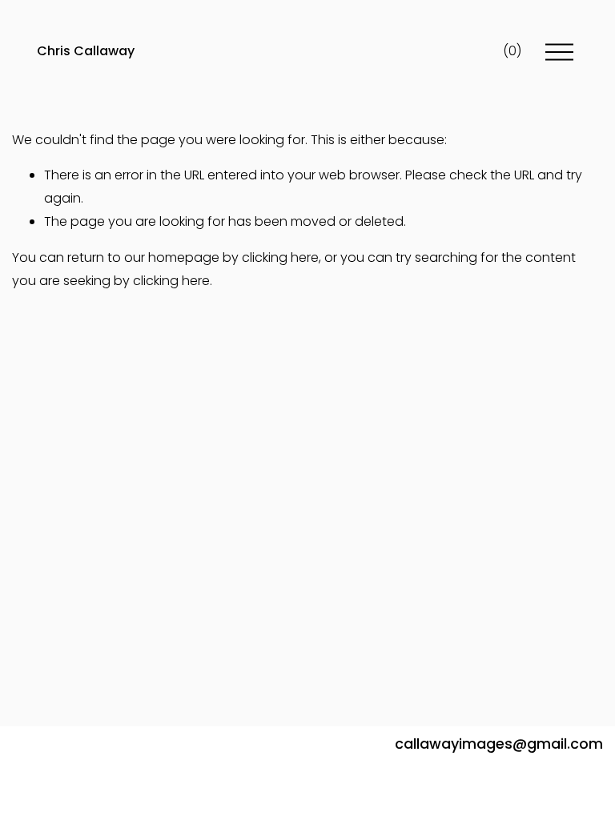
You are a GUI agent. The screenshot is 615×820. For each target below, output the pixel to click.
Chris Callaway (86, 51)
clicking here (280, 257)
